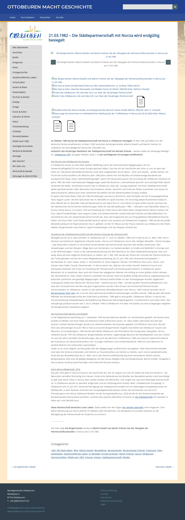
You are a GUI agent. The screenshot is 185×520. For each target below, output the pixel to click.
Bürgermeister (115, 450)
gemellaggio (57, 453)
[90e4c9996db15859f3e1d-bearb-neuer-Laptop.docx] (57, 131)
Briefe (15, 57)
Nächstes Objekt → (165, 466)
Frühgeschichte (20, 72)
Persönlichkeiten (21, 136)
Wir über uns (19, 166)
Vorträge (17, 156)
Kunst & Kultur (20, 111)
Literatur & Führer (21, 116)
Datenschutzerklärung (111, 501)
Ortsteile (17, 131)
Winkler (126, 457)
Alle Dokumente (20, 47)
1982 (53, 450)
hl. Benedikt (94, 453)
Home (12, 17)
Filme (15, 67)
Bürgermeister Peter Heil (63, 293)
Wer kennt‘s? (19, 161)
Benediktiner (100, 450)
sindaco (97, 457)
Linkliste (104, 494)
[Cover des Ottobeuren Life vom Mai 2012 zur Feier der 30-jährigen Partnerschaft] (92, 92)
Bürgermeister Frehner (134, 450)
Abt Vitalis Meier (65, 450)
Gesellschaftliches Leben (25, 77)
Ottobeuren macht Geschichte (49, 7)
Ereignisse (18, 62)
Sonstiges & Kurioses (23, 146)
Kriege (16, 106)
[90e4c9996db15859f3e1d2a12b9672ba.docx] (71, 131)
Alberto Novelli (86, 450)
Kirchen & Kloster (21, 97)
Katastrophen (19, 92)
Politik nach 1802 (21, 141)
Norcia (138, 453)
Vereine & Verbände (22, 151)
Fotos (159, 450)
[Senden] (175, 6)
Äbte (76, 450)
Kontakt (59, 17)
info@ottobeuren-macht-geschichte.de (26, 507)
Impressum (105, 497)
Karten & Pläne (20, 87)
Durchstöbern (27, 17)
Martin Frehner (126, 453)
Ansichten (17, 52)
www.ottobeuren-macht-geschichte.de (26, 511)
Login (103, 504)
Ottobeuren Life (62, 154)
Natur (15, 121)
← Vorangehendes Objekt (23, 466)
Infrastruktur (19, 82)
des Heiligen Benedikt (132, 407)
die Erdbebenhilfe (144, 397)
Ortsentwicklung (20, 126)
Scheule (89, 457)
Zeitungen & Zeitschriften (25, 176)
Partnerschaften (59, 457)
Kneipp (16, 102)
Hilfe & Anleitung (108, 490)
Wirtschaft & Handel (22, 171)
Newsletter (45, 17)
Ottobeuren (148, 453)
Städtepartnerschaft (112, 457)
